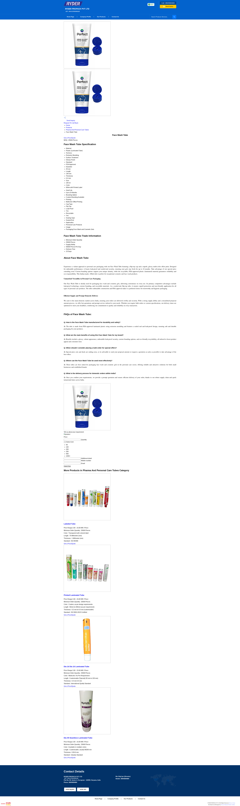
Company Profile (85, 16)
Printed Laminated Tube (74, 595)
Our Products (101, 16)
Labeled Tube (69, 524)
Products (69, 127)
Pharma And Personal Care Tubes (77, 130)
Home (68, 125)
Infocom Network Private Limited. (228, 804)
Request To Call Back (71, 123)
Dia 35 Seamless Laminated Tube (78, 738)
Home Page (70, 16)
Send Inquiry (169, 6)
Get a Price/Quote (70, 138)
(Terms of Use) (232, 802)
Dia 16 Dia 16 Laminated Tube (76, 667)
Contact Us (115, 16)
